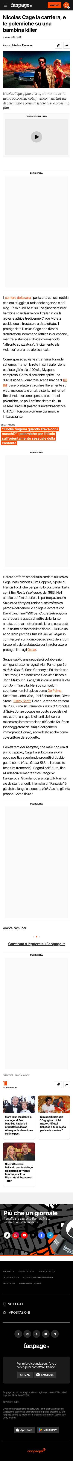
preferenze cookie (30, 1283)
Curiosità (8, 1075)
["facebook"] (41, 1235)
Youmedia (8, 1271)
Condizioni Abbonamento (38, 1277)
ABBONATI (54, 5)
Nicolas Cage (22, 1075)
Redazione (9, 1283)
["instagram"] (15, 1235)
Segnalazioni (26, 1271)
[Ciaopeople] (36, 1450)
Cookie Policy (11, 1277)
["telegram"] (50, 1235)
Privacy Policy (47, 1271)
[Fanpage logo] (21, 5)
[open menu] (4, 5)
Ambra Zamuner (23, 45)
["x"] (33, 1235)
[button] (66, 45)
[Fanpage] (36, 1346)
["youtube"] (24, 1235)
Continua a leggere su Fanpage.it (36, 944)
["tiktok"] (7, 1235)
